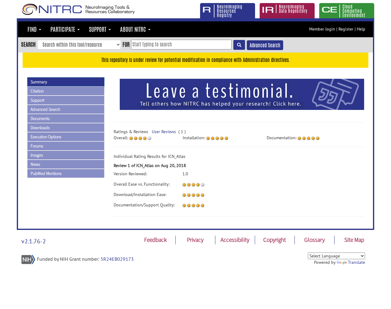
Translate (356, 262)
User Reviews (164, 131)
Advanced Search (265, 45)
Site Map (354, 239)
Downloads (40, 127)
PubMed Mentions (46, 173)
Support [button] (98, 29)
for (126, 44)
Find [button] (32, 29)
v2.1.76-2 (33, 241)
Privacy (195, 239)
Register (345, 29)
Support (37, 100)
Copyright (274, 239)
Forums (37, 146)
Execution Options (46, 137)
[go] (239, 45)
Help (361, 29)
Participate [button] (63, 29)
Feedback (155, 239)
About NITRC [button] (134, 29)
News (35, 164)
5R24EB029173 (117, 259)
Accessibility (235, 239)
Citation (37, 91)
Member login (322, 29)
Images (37, 155)
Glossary (314, 239)
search (28, 44)
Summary (39, 82)
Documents (40, 118)
